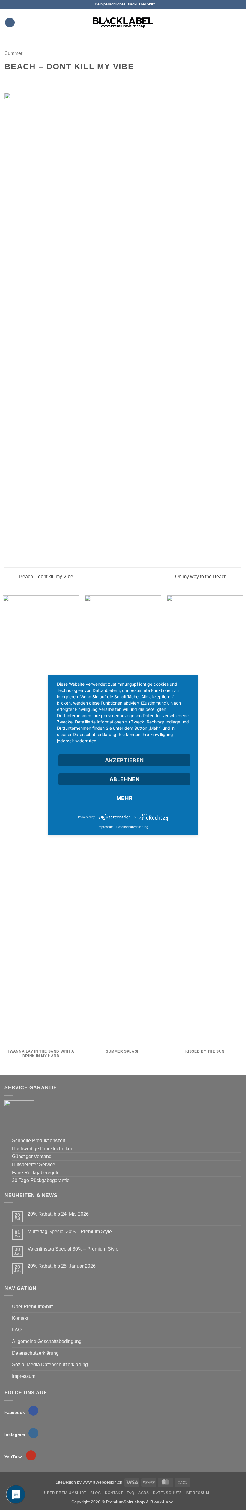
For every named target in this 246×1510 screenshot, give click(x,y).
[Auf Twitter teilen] (22, 80)
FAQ (17, 1329)
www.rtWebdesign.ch (102, 1482)
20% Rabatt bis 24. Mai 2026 (58, 1214)
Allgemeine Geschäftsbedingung (47, 1341)
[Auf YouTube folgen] (237, 22)
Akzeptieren (124, 760)
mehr (124, 798)
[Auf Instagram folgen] (222, 22)
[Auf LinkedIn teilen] (44, 80)
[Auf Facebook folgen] (214, 22)
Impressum (23, 1376)
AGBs (143, 1493)
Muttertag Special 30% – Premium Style (70, 1231)
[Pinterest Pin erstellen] (37, 80)
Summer (13, 53)
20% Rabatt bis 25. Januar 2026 (62, 1266)
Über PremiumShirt (32, 1306)
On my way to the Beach (201, 576)
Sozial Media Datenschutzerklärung (50, 1364)
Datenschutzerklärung (35, 1353)
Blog (95, 1493)
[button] (10, 23)
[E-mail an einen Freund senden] (30, 80)
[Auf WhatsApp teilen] (8, 80)
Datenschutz (167, 1493)
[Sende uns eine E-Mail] (229, 22)
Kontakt (20, 1318)
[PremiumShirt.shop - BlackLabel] (123, 22)
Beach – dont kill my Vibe (45, 576)
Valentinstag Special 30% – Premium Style (73, 1248)
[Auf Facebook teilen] (15, 80)
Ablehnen (125, 779)
